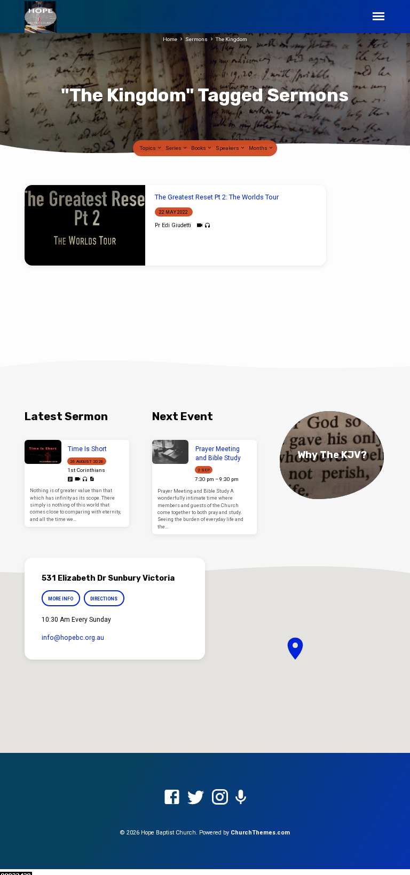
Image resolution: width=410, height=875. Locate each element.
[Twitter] (196, 797)
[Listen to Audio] (207, 225)
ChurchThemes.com (260, 832)
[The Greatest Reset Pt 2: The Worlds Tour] (85, 225)
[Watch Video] (199, 225)
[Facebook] (172, 797)
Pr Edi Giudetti (173, 225)
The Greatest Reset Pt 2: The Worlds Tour (217, 197)
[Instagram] (220, 797)
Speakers (228, 148)
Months (259, 148)
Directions (104, 598)
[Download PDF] (91, 479)
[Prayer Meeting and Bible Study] (170, 452)
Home (170, 39)
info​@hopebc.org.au (73, 637)
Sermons (196, 39)
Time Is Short (87, 449)
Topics (148, 148)
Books (199, 148)
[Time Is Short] (43, 452)
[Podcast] (241, 797)
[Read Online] (70, 479)
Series (174, 148)
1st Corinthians (86, 470)
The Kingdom (231, 39)
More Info (60, 598)
